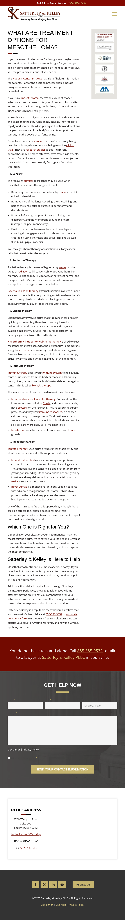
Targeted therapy (18, 449)
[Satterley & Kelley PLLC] (34, 13)
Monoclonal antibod (23, 460)
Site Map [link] (61, 905)
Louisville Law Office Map (26, 834)
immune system (52, 372)
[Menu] (114, 13)
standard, (39, 141)
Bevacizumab (19, 486)
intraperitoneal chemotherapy (43, 341)
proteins (23, 407)
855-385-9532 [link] (77, 3)
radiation (23, 271)
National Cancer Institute (27, 78)
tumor (71, 430)
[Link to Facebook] (35, 885)
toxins (14, 481)
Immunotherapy (17, 372)
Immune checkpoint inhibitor (28, 399)
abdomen (24, 350)
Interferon (17, 430)
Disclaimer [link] (47, 905)
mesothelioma (30, 98)
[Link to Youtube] (62, 885)
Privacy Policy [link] (76, 905)
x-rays (62, 267)
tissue (62, 192)
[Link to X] (44, 885)
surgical (28, 180)
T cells (46, 403)
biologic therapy (41, 385)
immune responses (50, 412)
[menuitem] (114, 13)
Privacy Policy (31, 749)
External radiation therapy (23, 291)
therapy (50, 399)
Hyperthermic (16, 341)
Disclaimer (14, 749)
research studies (35, 149)
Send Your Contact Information (63, 770)
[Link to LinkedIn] (53, 885)
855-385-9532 (54, 614)
